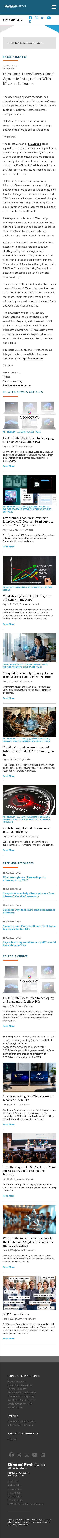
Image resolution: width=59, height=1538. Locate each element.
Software (36, 432)
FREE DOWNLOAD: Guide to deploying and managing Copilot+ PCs (28, 439)
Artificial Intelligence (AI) (16, 432)
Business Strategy (12, 587)
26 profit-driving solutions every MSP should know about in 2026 (29, 944)
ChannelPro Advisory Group (21, 1396)
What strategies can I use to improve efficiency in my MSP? (27, 597)
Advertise (12, 1438)
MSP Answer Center (38, 664)
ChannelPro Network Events (22, 1421)
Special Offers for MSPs (20, 1403)
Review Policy (14, 1485)
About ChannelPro (17, 1381)
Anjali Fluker (25, 759)
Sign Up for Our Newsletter (21, 1400)
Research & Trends (32, 509)
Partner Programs (12, 509)
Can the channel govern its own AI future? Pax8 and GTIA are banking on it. (28, 750)
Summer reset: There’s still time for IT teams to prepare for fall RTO (29, 927)
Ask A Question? (16, 1407)
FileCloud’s (34, 143)
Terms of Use (14, 1488)
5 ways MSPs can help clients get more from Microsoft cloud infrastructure (28, 675)
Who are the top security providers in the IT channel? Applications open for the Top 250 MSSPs (28, 1241)
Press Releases (15, 56)
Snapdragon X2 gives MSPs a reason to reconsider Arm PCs (28, 1098)
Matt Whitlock (25, 446)
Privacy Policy (14, 1492)
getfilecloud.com (33, 358)
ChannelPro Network (29, 604)
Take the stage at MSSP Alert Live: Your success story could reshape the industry (29, 1170)
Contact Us (13, 1481)
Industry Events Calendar (20, 1425)
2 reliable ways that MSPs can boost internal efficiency (26, 829)
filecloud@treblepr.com (17, 385)
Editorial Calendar (17, 1388)
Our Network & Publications (22, 1392)
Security (47, 509)
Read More (9, 466)
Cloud (6, 664)
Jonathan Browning (29, 836)
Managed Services (40, 506)
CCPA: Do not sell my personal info (25, 1503)
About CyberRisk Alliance (20, 1385)
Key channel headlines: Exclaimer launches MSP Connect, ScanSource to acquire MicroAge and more (28, 521)
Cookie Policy (14, 1496)
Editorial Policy (15, 1500)
